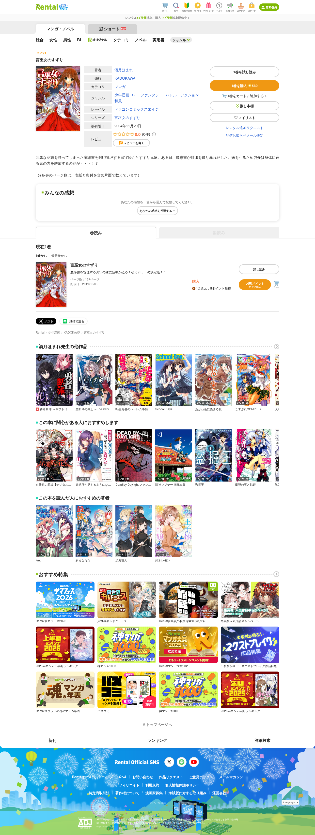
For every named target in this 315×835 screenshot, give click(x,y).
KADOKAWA (124, 78)
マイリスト (246, 117)
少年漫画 (121, 94)
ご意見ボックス (201, 776)
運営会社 (219, 792)
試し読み (259, 269)
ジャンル (179, 39)
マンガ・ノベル (60, 28)
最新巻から (59, 255)
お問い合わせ (142, 776)
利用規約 (152, 784)
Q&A (122, 776)
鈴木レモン (162, 560)
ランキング (157, 740)
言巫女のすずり (127, 117)
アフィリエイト (127, 784)
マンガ (120, 86)
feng (39, 560)
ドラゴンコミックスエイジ (136, 109)
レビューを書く (134, 143)
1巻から (41, 255)
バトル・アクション (182, 94)
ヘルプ (108, 776)
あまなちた (83, 560)
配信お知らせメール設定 (245, 135)
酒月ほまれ (123, 69)
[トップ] (47, 7)
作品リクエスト (171, 776)
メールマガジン (231, 776)
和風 (118, 100)
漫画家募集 (154, 792)
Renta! (40, 332)
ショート (115, 28)
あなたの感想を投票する (156, 210)
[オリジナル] (97, 40)
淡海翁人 (121, 560)
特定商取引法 (99, 792)
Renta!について (84, 776)
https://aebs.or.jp (105, 826)
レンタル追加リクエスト (245, 127)
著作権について (127, 792)
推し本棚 (247, 105)
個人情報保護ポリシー (182, 784)
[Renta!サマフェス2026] (63, 7)
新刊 (52, 740)
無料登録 (271, 7)
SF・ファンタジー (147, 94)
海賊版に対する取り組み (187, 792)
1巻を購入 (244, 85)
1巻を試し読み (244, 71)
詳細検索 (262, 740)
